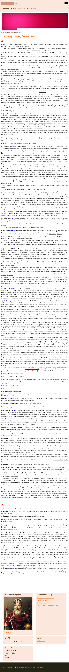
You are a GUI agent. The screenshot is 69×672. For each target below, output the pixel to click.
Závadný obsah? (22, 667)
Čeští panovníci (42, 603)
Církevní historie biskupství (45, 598)
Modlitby (39, 608)
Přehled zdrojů (41, 641)
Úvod (2, 32)
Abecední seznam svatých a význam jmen (18, 8)
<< (6, 641)
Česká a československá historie (47, 605)
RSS (41, 667)
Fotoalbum (7, 632)
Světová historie (42, 600)
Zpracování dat (34, 667)
